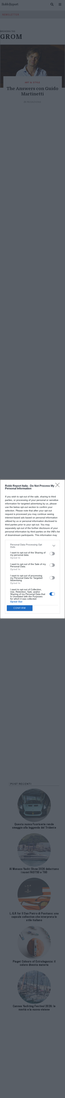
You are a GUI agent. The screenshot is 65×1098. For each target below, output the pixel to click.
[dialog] (32, 549)
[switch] (52, 553)
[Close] (58, 486)
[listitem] (32, 545)
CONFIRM (20, 608)
